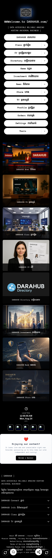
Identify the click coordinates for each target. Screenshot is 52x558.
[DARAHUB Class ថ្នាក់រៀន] (26, 222)
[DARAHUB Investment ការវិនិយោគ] (26, 320)
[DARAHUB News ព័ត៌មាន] (26, 157)
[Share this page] (38, 552)
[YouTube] (11, 428)
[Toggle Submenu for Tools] (45, 131)
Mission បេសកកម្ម (9, 538)
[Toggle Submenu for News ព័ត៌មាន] (45, 84)
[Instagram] (34, 428)
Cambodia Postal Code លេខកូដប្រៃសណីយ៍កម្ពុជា (25, 547)
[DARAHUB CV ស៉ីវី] (26, 255)
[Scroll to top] (5, 552)
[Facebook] (18, 428)
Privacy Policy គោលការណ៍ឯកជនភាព (33, 538)
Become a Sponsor (26, 458)
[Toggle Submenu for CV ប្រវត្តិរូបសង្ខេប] (45, 53)
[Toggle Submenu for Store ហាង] (45, 92)
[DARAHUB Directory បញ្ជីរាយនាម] (26, 287)
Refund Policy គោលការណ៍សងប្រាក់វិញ (24, 541)
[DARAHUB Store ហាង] (26, 385)
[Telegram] (41, 428)
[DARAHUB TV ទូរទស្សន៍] (26, 190)
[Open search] (13, 552)
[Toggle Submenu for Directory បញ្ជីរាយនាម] (45, 61)
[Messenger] (26, 428)
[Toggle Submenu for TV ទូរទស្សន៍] (45, 100)
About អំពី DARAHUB (17, 536)
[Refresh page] (46, 552)
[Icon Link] (26, 12)
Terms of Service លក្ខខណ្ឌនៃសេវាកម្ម (24, 544)
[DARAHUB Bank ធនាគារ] (26, 353)
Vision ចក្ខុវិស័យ (33, 536)
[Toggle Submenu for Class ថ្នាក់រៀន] (45, 45)
